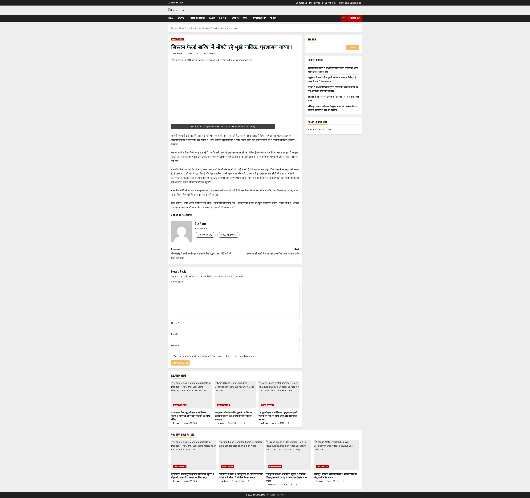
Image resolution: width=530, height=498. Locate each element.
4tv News (177, 53)
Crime (273, 18)
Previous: (201, 253)
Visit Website (205, 234)
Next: (273, 251)
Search (312, 39)
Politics (223, 18)
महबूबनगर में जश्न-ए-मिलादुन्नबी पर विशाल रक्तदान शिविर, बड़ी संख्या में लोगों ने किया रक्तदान (233, 415)
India (170, 18)
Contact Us (301, 2)
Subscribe (354, 18)
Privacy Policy (329, 2)
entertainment (258, 18)
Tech (245, 18)
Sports (235, 18)
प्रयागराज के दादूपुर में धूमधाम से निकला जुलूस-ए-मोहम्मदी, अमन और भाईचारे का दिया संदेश (190, 415)
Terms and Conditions (349, 2)
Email (175, 334)
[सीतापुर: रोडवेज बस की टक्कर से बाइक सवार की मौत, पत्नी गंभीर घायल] (336, 455)
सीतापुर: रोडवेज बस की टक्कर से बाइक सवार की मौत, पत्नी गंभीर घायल (335, 475)
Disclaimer (314, 2)
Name (175, 323)
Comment (177, 281)
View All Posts (228, 234)
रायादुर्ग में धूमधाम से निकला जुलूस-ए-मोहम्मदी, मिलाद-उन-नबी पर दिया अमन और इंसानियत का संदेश (278, 415)
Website (175, 345)
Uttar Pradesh (197, 18)
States (181, 18)
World (212, 18)
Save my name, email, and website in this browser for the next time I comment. (215, 356)
